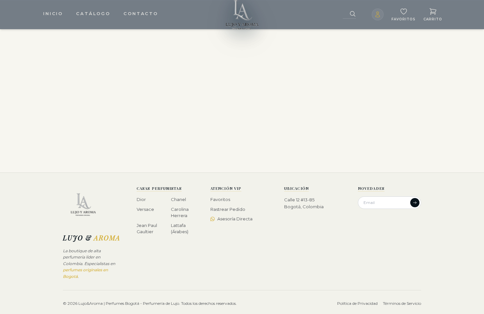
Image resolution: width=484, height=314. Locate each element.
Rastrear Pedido (227, 209)
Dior (141, 199)
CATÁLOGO (93, 13)
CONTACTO (140, 13)
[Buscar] (352, 14)
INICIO (53, 13)
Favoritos (220, 199)
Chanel (178, 199)
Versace (145, 209)
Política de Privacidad (357, 303)
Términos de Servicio (402, 303)
